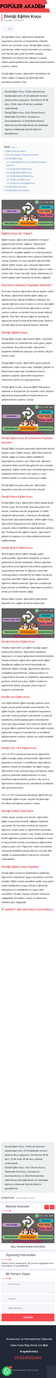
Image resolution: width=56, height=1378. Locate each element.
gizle (13, 147)
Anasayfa (8, 20)
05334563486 (28, 1357)
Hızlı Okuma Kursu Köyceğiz (28, 1246)
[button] (7, 1371)
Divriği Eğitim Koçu (25, 1198)
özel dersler (19, 20)
